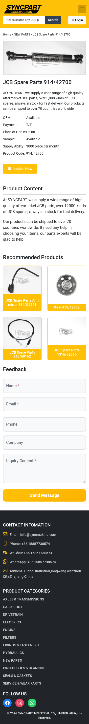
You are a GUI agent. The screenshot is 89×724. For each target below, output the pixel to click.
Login (78, 20)
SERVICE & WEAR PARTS (22, 683)
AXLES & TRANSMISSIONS (23, 599)
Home (7, 34)
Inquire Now (22, 169)
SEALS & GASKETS (17, 676)
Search (53, 20)
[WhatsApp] (32, 703)
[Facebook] (7, 703)
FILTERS (9, 637)
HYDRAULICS (13, 653)
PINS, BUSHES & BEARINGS (24, 668)
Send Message (44, 495)
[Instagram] (19, 703)
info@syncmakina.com (38, 535)
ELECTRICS (12, 622)
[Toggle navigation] (82, 9)
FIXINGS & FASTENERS (21, 645)
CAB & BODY (12, 607)
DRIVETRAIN (13, 614)
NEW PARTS (22, 34)
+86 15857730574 (36, 544)
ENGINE (9, 630)
